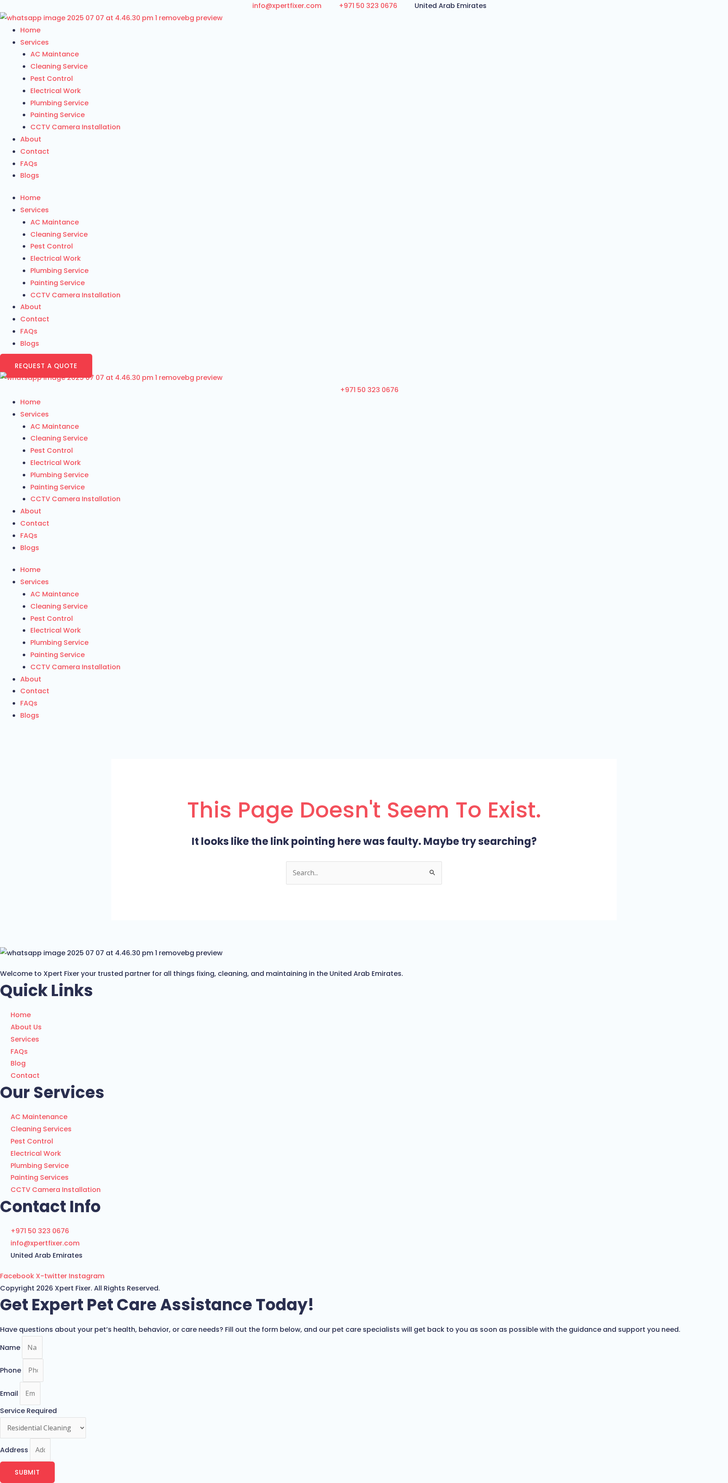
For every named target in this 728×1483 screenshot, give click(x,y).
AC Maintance (54, 54)
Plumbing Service (59, 103)
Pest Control (51, 78)
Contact (34, 151)
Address (15, 1450)
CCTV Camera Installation (75, 127)
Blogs (29, 175)
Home (30, 30)
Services (34, 42)
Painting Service (57, 115)
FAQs (28, 163)
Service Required (28, 1411)
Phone (11, 1370)
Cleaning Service (59, 66)
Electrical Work (55, 91)
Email (10, 1393)
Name (11, 1347)
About (30, 139)
